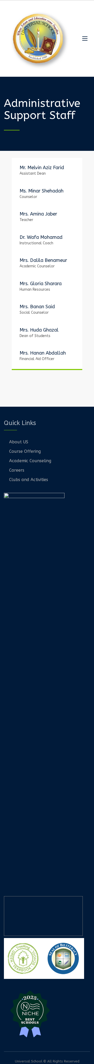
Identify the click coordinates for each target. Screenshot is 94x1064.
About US (18, 441)
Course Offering (25, 451)
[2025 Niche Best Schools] (47, 1013)
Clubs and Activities (28, 479)
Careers (16, 470)
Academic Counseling (30, 460)
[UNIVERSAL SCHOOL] (39, 38)
